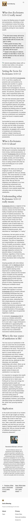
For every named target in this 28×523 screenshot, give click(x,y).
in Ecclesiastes (20, 78)
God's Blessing (11, 3)
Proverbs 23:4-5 (7, 278)
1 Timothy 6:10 (9, 267)
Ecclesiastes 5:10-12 (14, 154)
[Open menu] (23, 2)
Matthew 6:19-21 (19, 265)
